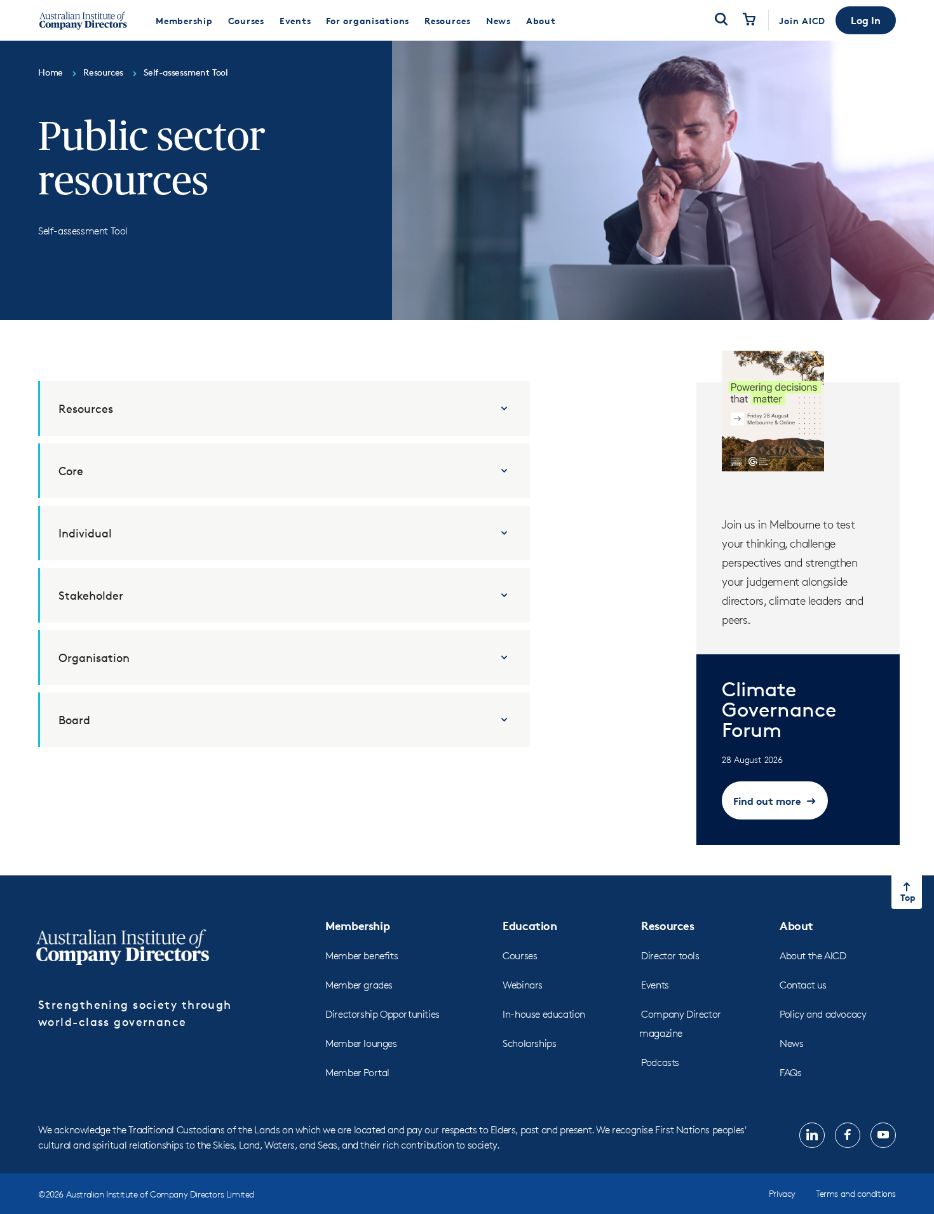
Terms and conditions (856, 1193)
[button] (866, 20)
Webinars (523, 985)
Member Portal (357, 1073)
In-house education (544, 1014)
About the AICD (813, 956)
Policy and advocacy (823, 1014)
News (791, 1043)
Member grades (359, 985)
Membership (357, 925)
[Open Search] (721, 20)
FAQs (790, 1073)
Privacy (782, 1193)
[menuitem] (184, 20)
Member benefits (361, 956)
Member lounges (360, 1043)
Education (530, 925)
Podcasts (660, 1062)
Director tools (670, 956)
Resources (667, 925)
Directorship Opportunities (382, 1014)
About (796, 925)
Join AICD (802, 20)
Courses (520, 956)
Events (655, 985)
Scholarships (529, 1043)
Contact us (803, 985)
